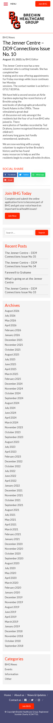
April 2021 (10, 524)
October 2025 (13, 349)
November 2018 (14, 636)
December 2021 (14, 490)
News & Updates (37, 695)
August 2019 (12, 607)
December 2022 (14, 461)
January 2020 (12, 592)
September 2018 (14, 645)
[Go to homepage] (26, 20)
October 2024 (13, 393)
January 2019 (12, 626)
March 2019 (11, 621)
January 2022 (12, 485)
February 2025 (13, 378)
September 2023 (14, 437)
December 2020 (14, 543)
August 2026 (12, 310)
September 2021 (14, 505)
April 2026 (10, 325)
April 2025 (10, 369)
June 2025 (10, 364)
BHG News (9, 37)
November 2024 (14, 388)
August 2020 (12, 563)
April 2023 (10, 451)
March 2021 (11, 529)
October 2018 (13, 641)
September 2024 (14, 398)
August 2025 (12, 354)
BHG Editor (32, 59)
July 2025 (10, 359)
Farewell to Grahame (18, 272)
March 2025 (11, 374)
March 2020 (11, 582)
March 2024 (11, 422)
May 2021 (10, 519)
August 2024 (12, 403)
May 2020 (10, 573)
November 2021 (14, 495)
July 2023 (10, 446)
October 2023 (13, 432)
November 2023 (14, 427)
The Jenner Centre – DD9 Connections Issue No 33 (21, 290)
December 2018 (14, 631)
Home (7, 695)
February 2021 (13, 534)
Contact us (15, 699)
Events (8, 669)
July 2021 (10, 514)
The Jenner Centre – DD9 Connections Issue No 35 (21, 254)
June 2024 (10, 412)
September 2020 (14, 558)
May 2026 (10, 320)
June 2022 (10, 475)
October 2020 (13, 553)
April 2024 (10, 417)
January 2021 (12, 539)
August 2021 (12, 509)
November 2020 (14, 548)
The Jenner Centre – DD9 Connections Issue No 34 (21, 264)
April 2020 (10, 577)
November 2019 (14, 602)
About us (19, 695)
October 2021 (13, 500)
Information (11, 674)
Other (8, 678)
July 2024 (10, 407)
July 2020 (10, 568)
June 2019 (10, 611)
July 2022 (10, 471)
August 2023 (12, 441)
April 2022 (10, 480)
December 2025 (14, 339)
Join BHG (43, 4)
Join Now (12, 216)
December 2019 (14, 597)
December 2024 (14, 383)
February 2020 (13, 587)
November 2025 (14, 344)
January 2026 (12, 335)
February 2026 (13, 330)
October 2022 (13, 466)
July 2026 (10, 315)
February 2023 (13, 456)
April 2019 (10, 616)
